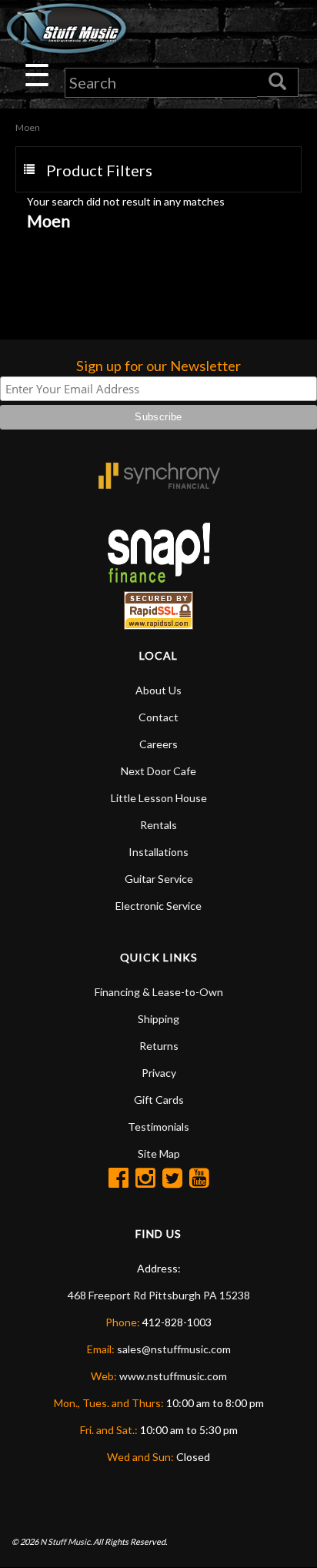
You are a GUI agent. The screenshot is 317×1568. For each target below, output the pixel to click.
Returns (159, 1045)
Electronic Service (158, 905)
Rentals (158, 824)
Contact (158, 717)
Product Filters (99, 170)
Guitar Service (159, 878)
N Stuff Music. (66, 1541)
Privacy (159, 1072)
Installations (158, 851)
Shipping (158, 1018)
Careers (158, 744)
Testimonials (158, 1126)
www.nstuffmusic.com (173, 1375)
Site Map (159, 1153)
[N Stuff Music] (66, 28)
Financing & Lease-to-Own (159, 991)
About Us (158, 690)
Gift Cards (159, 1099)
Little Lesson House (159, 797)
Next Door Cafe (158, 770)
